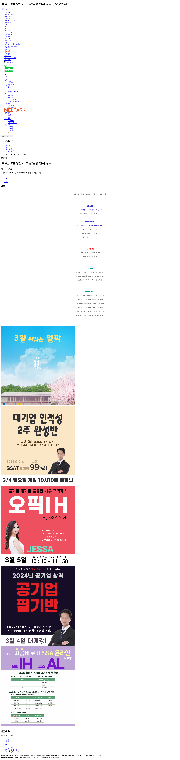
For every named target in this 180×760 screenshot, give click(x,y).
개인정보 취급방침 (10, 750)
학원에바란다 (12, 107)
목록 (6, 182)
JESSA (10, 89)
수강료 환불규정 (13, 101)
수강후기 (7, 48)
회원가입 (7, 76)
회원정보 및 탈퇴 (10, 58)
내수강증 (7, 56)
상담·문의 (7, 40)
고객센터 (7, 36)
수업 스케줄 (8, 32)
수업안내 (11, 97)
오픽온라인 (8, 52)
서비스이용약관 (9, 748)
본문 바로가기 (5, 9)
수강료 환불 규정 (10, 34)
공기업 (10, 127)
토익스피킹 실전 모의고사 (13, 44)
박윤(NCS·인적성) (10, 24)
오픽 (9, 117)
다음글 (6, 178)
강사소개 (7, 18)
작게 (3, 136)
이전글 (6, 176)
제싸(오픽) (7, 22)
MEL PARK (12, 88)
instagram (9, 62)
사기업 (10, 129)
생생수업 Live (12, 123)
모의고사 (7, 42)
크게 (11, 136)
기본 (7, 136)
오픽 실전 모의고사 (10, 46)
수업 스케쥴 (12, 99)
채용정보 (7, 50)
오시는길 (7, 16)
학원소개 (7, 12)
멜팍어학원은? (9, 14)
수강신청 (7, 26)
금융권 (10, 130)
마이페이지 (8, 54)
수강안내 (7, 30)
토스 (9, 115)
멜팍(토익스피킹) (10, 20)
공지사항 (7, 38)
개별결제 (7, 60)
